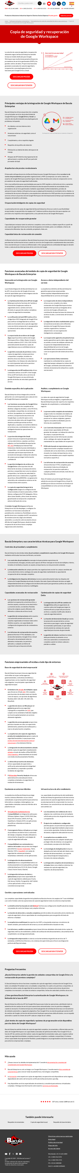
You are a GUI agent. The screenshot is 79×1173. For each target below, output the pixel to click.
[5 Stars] (50, 1102)
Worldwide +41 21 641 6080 (57, 1154)
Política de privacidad (55, 1142)
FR (54, 8)
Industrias (23, 15)
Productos (8, 15)
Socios (40, 15)
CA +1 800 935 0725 (55, 1160)
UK (67, 8)
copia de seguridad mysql (39, 1122)
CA (40, 8)
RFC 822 (10, 445)
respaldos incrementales (16, 1122)
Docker (19, 849)
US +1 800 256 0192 (55, 1157)
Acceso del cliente (54, 1148)
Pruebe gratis (53, 15)
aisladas (10, 752)
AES (24, 692)
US (26, 8)
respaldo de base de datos (62, 1122)
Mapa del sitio (53, 1145)
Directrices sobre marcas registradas (60, 1136)
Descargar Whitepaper (21, 85)
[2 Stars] (43, 1102)
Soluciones (15, 15)
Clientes (35, 15)
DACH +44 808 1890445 (56, 1166)
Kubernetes (26, 849)
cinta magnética (13, 754)
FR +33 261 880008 (54, 1163)
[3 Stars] (46, 1102)
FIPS (28, 710)
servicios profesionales (50, 1086)
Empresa (45, 15)
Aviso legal (51, 1139)
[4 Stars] (48, 1102)
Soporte (29, 15)
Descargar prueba (21, 77)
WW (11, 8)
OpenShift (21, 851)
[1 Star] (41, 1102)
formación (13, 1076)
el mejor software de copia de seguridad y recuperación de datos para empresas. (17, 1162)
